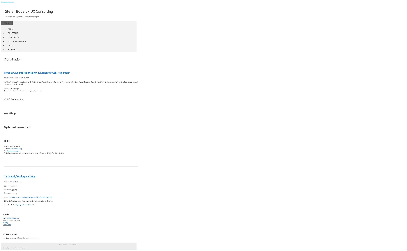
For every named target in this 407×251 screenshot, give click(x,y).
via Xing (5, 223)
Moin (10, 29)
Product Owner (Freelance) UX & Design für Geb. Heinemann (37, 72)
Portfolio (13, 33)
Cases (11, 45)
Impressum (63, 245)
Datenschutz (73, 245)
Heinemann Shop (16, 149)
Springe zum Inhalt (7, 2)
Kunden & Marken (17, 41)
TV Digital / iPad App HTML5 (19, 176)
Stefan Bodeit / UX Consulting (29, 11)
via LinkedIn (7, 225)
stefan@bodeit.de (12, 218)
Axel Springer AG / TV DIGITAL (23, 205)
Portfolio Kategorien (10, 238)
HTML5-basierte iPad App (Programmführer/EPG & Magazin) (31, 197)
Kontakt (12, 49)
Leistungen (14, 37)
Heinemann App (12, 151)
